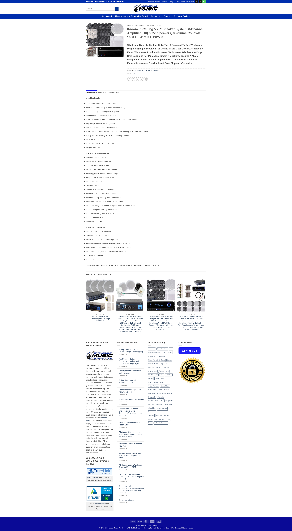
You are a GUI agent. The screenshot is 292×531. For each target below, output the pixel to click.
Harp (160, 389)
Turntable (159, 415)
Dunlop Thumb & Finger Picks (158, 364)
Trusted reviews (92, 477)
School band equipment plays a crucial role (131, 400)
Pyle (133, 74)
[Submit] (117, 9)
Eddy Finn (166, 367)
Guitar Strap (152, 389)
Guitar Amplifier (160, 378)
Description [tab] (91, 92)
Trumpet (151, 415)
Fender (150, 378)
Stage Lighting (162, 408)
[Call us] (204, 1)
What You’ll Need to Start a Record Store (129, 424)
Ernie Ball (169, 375)
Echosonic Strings (154, 367)
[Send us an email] (200, 1)
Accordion (151, 349)
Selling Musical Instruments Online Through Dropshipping (131, 351)
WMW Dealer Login (187, 2)
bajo (171, 349)
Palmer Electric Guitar (155, 401)
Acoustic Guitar (162, 349)
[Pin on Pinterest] (141, 79)
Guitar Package (153, 386)
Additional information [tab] (108, 92)
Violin (150, 423)
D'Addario (151, 356)
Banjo (164, 352)
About (164, 2)
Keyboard (151, 393)
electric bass (152, 371)
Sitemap (155, 525)
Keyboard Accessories (164, 393)
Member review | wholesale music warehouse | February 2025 (130, 455)
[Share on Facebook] (129, 79)
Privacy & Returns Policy (142, 525)
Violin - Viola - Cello (160, 423)
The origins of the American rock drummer (130, 372)
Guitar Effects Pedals (155, 382)
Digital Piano (161, 356)
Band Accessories (154, 352)
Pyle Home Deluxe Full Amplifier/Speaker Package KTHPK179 (100, 319)
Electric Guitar (153, 375)
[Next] (205, 308)
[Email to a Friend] (137, 79)
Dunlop (169, 360)
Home (129, 25)
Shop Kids (151, 408)
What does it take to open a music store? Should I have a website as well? (130, 434)
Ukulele (166, 415)
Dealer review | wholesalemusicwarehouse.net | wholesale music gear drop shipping (131, 489)
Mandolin (161, 397)
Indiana (166, 389)
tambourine (152, 412)
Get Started (107, 16)
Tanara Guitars (163, 412)
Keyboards (151, 397)
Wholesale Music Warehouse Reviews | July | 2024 (130, 466)
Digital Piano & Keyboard (156, 360)
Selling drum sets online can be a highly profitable (131, 381)
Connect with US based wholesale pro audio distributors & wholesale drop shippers (130, 412)
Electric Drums (164, 371)
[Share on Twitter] (133, 79)
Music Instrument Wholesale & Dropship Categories (137, 16)
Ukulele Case (152, 419)
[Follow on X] (196, 1)
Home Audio (138, 25)
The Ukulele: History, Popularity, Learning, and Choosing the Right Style (129, 361)
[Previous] (86, 308)
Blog (171, 2)
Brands (167, 16)
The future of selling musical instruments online (130, 391)
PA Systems (169, 401)
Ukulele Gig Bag (164, 419)
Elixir (161, 375)
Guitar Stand (165, 386)
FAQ (177, 2)
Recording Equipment (155, 404)
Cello (170, 352)
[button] (89, 54)
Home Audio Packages (153, 25)
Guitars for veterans (126, 500)
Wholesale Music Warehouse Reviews (130, 445)
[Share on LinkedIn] (146, 79)
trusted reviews (100, 504)
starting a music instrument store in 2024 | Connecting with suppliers (131, 476)
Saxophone (168, 404)
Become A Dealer (154, 2)
